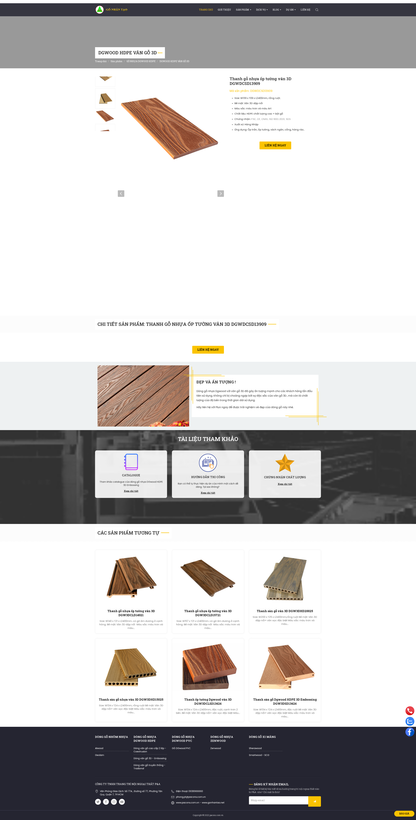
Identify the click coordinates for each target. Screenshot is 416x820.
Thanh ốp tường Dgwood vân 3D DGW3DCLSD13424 (208, 701)
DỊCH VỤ (261, 9)
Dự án (290, 9)
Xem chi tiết (131, 491)
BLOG (276, 9)
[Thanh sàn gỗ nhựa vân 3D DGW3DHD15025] (131, 667)
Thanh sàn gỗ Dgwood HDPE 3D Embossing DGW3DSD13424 (285, 701)
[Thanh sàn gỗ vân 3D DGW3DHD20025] (285, 578)
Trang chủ (206, 9)
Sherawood (255, 748)
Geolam (99, 755)
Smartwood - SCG (259, 755)
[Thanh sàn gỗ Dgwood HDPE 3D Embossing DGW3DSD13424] (285, 667)
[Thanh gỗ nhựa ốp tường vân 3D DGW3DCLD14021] (131, 578)
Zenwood (215, 748)
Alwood (99, 748)
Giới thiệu (224, 9)
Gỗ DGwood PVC (181, 748)
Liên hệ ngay (275, 145)
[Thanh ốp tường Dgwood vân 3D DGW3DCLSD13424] (208, 667)
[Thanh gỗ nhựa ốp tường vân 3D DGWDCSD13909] (105, 76)
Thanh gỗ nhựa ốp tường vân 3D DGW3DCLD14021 (131, 613)
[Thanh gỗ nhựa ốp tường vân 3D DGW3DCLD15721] (208, 578)
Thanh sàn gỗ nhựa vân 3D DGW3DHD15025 (131, 699)
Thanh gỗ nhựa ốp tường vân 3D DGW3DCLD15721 (208, 613)
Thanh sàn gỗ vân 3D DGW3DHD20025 (285, 611)
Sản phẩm (242, 9)
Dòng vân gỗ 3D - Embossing (150, 758)
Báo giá (404, 813)
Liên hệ (305, 9)
